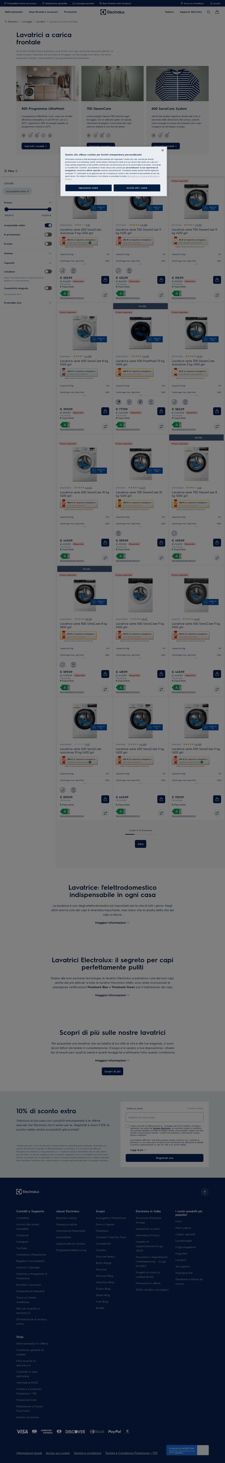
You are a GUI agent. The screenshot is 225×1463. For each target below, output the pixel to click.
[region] (113, 171)
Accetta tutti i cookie (137, 188)
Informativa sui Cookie (137, 176)
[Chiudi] (162, 150)
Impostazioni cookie (88, 188)
